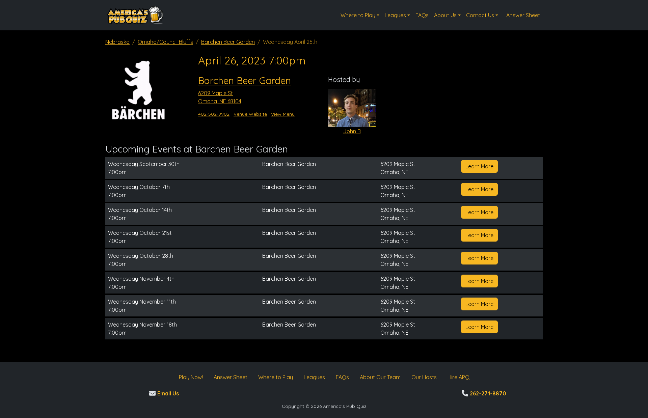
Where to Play (358, 15)
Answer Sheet (523, 15)
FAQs (422, 15)
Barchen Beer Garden (228, 41)
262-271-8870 (487, 393)
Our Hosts (424, 377)
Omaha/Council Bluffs (165, 41)
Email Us (167, 393)
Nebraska (117, 41)
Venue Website (250, 114)
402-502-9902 (214, 114)
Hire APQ (458, 377)
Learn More (479, 166)
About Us (445, 15)
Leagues (395, 15)
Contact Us (480, 15)
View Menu (283, 114)
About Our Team (380, 377)
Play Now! (191, 377)
